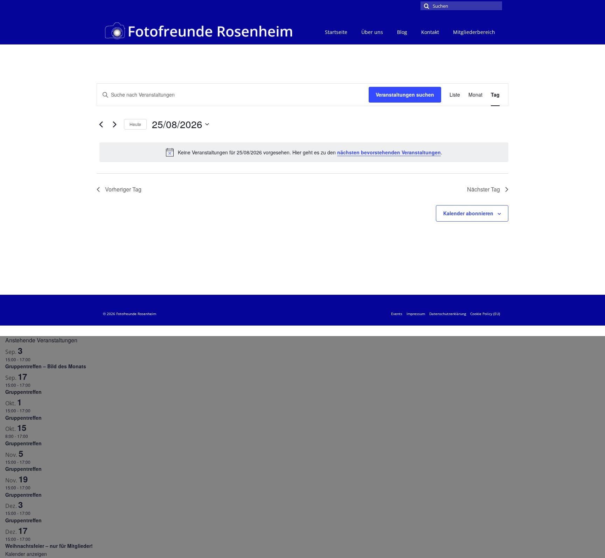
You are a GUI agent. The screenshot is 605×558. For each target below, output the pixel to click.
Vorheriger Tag (123, 189)
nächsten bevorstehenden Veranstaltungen (389, 152)
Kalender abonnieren (468, 213)
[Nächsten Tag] (114, 124)
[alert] (303, 152)
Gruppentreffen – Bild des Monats (45, 366)
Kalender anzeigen (26, 553)
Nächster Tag (483, 189)
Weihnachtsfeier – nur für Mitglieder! (49, 545)
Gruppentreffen (23, 391)
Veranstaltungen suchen (405, 94)
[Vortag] (101, 124)
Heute (135, 124)
